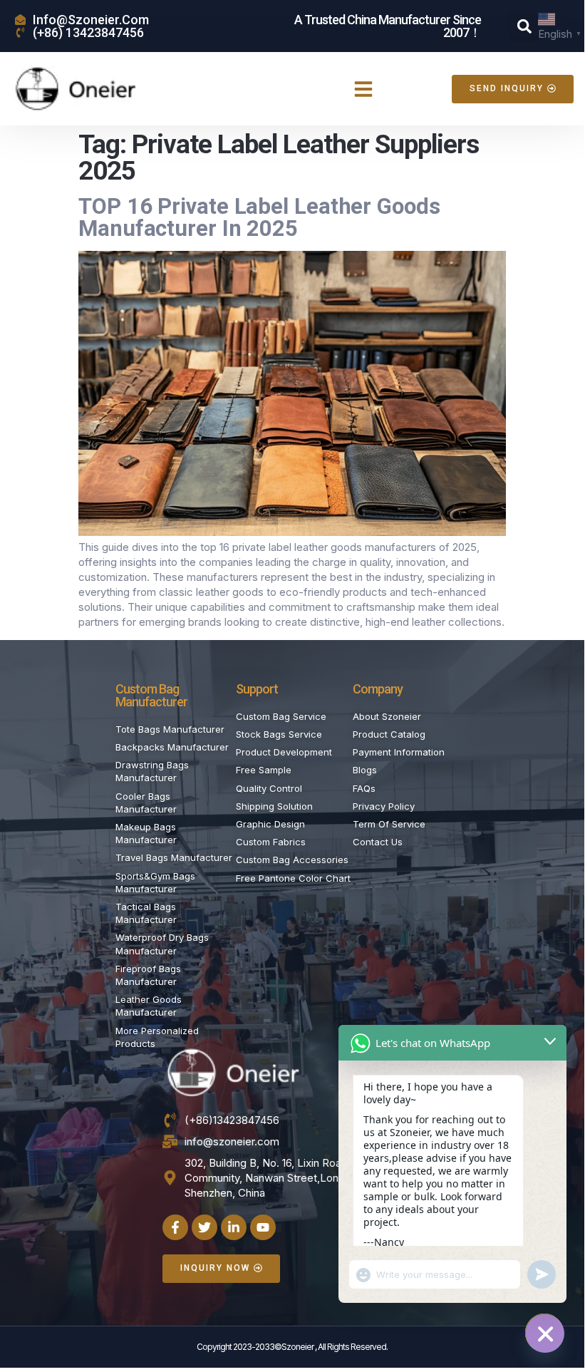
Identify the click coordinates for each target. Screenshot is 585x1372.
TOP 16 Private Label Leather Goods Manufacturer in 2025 (259, 217)
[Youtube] (263, 1227)
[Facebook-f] (175, 1227)
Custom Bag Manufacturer (151, 695)
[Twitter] (204, 1227)
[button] (524, 26)
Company (378, 688)
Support (257, 688)
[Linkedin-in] (234, 1227)
